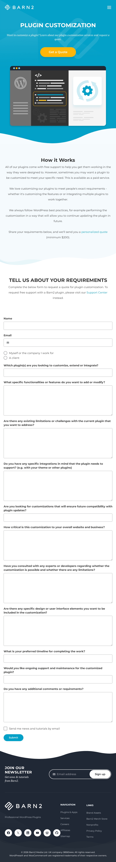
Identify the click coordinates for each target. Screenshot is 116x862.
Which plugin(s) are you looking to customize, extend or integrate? (51, 365)
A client (14, 358)
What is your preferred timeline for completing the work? (44, 651)
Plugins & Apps (68, 812)
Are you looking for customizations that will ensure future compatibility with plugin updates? (58, 508)
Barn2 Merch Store (96, 818)
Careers (64, 824)
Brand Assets (93, 812)
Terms (89, 836)
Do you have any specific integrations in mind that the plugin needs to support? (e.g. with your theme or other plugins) (53, 465)
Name (8, 318)
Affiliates (65, 830)
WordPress (47, 832)
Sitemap (65, 836)
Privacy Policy (94, 830)
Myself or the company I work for (31, 353)
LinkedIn (27, 832)
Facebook (8, 832)
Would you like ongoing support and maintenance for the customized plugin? (53, 670)
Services (64, 818)
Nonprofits (92, 824)
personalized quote (94, 232)
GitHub (56, 832)
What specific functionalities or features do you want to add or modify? (54, 382)
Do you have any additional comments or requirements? (44, 689)
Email (7, 335)
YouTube (37, 832)
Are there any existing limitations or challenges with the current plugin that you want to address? (57, 423)
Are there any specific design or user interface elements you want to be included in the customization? (54, 610)
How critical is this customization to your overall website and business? (54, 527)
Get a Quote (58, 52)
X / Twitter (18, 832)
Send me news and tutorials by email (34, 728)
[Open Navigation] (109, 7)
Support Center (97, 292)
